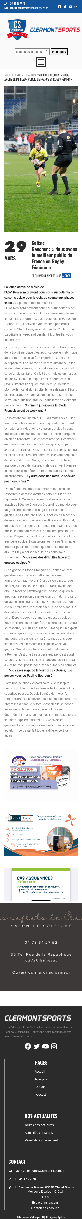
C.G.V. (45, 1197)
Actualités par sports (39, 1132)
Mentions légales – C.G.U (45, 1191)
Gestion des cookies (45, 1208)
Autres (66, 275)
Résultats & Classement (41, 1140)
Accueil (9, 75)
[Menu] (41, 62)
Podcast (40, 1094)
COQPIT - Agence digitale (53, 1217)
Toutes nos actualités (39, 1125)
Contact (40, 1087)
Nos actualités (26, 75)
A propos (41, 1079)
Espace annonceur (45, 1202)
